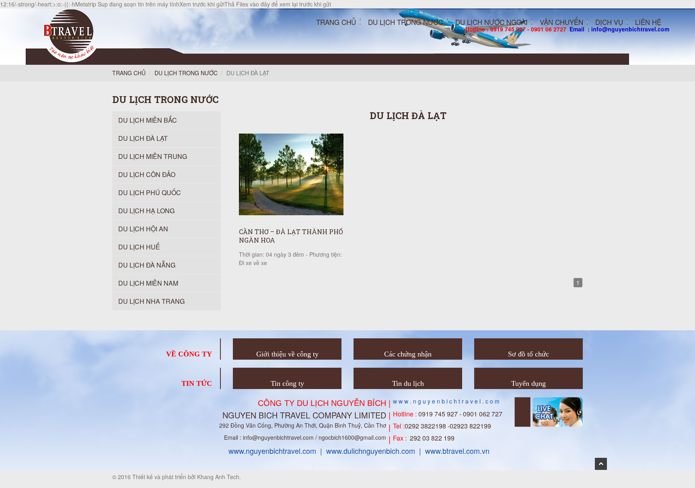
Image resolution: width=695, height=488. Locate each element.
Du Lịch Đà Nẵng (146, 265)
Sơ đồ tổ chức (528, 354)
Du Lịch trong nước (405, 22)
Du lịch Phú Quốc (149, 192)
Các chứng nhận (408, 354)
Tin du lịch (408, 383)
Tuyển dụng (528, 383)
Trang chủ (336, 22)
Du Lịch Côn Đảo (146, 174)
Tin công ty (287, 383)
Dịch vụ (609, 22)
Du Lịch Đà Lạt (143, 138)
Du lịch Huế (139, 246)
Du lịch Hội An (143, 228)
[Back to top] (601, 464)
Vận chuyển (561, 22)
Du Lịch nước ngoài (491, 22)
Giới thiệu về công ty (287, 354)
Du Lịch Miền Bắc (147, 120)
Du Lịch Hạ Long (146, 210)
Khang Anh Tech (218, 477)
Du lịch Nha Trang (151, 301)
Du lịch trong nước (186, 73)
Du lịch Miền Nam (148, 283)
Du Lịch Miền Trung (152, 156)
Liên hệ (648, 22)
